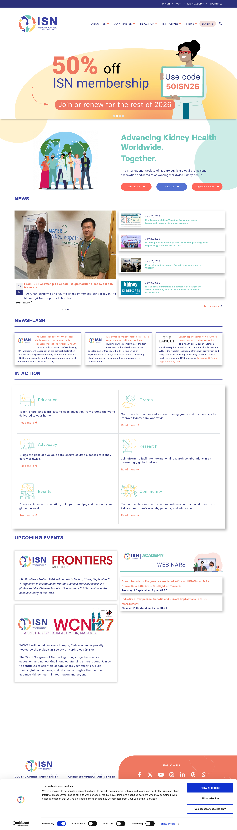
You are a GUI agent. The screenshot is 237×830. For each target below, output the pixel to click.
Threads (193, 774)
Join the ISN (123, 23)
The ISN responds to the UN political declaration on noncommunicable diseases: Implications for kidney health (55, 340)
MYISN (166, 3)
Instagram (171, 774)
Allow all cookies (210, 787)
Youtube (161, 774)
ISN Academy (195, 3)
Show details (168, 823)
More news (211, 306)
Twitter (150, 774)
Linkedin (182, 774)
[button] (62, 309)
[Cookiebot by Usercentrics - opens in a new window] (21, 823)
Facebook (139, 774)
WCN (178, 3)
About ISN (98, 23)
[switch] (92, 823)
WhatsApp (204, 774)
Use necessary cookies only (210, 808)
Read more (27, 422)
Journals (216, 3)
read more (23, 302)
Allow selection (210, 798)
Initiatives (170, 23)
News (190, 23)
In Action (147, 23)
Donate (207, 23)
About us (170, 186)
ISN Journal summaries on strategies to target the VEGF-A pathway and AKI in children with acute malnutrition (173, 289)
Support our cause (205, 186)
